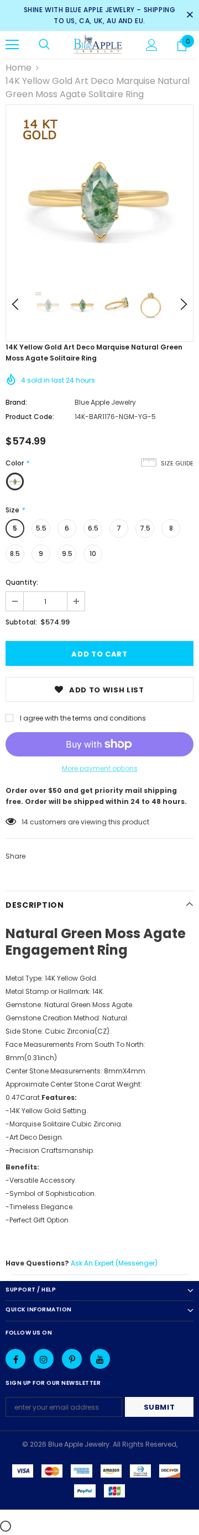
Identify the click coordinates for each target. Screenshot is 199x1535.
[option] (99, 198)
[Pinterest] (72, 1359)
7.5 (145, 528)
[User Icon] (152, 45)
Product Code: (30, 416)
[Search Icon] (44, 44)
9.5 (67, 553)
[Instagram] (44, 1359)
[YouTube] (100, 1359)
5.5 (41, 528)
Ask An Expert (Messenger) (114, 1263)
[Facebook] (15, 1359)
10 (93, 553)
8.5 (15, 553)
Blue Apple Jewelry (105, 402)
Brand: (16, 402)
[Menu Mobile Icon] (12, 44)
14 (25, 822)
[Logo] (98, 44)
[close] (189, 15)
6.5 (93, 528)
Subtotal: (21, 622)
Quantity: (22, 582)
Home (19, 67)
